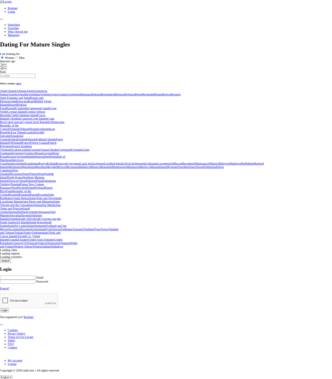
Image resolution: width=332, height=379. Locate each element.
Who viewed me (18, 31)
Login (11, 11)
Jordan (21, 163)
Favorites (13, 28)
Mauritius (40, 167)
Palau (39, 180)
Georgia (35, 149)
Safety (11, 340)
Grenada (76, 149)
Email (39, 277)
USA (25, 243)
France (26, 142)
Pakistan (31, 180)
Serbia (22, 212)
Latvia (89, 163)
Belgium (129, 94)
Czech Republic (41, 122)
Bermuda (147, 94)
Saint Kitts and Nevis (42, 198)
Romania (24, 194)
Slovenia (26, 215)
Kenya (43, 163)
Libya (126, 163)
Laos (83, 163)
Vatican (42, 243)
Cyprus (26, 122)
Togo (97, 229)
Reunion (13, 194)
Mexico (61, 167)
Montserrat (132, 167)
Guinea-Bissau (34, 153)
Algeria (30, 91)
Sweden (26, 229)
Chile (14, 115)
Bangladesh (108, 94)
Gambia (25, 149)
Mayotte (51, 167)
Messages (13, 35)
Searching (14, 24)
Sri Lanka (21, 225)
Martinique (15, 167)
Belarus (119, 94)
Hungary (12, 156)
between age (7, 61)
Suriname (40, 225)
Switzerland (38, 229)
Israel (9, 160)
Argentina (34, 94)
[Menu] (1, 19)
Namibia (183, 167)
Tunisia (18, 232)
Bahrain (96, 94)
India (30, 156)
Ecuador (29, 132)
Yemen (36, 246)
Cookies (13, 330)
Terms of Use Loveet (20, 337)
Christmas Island (27, 115)
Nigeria (33, 174)
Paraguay (5, 187)
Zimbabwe (56, 246)
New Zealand (9, 172)
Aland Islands (8, 91)
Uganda (13, 239)
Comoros (26, 118)
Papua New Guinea (32, 184)
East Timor (17, 132)
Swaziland (14, 229)
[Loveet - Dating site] (6, 1)
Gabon (16, 149)
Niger (25, 174)
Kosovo (61, 163)
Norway (13, 180)
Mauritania (28, 167)
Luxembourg (165, 163)
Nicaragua (16, 174)
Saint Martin (14, 201)
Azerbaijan (73, 94)
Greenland (65, 149)
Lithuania (151, 163)
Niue (41, 174)
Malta (249, 163)
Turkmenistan (40, 232)
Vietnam (65, 243)
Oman (22, 180)
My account (15, 360)
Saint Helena (22, 198)
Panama (15, 184)
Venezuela (53, 243)
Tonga (104, 229)
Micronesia (72, 167)
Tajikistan (66, 229)
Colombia (14, 118)
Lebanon (98, 163)
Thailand (88, 229)
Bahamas (85, 94)
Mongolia (106, 167)
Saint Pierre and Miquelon (38, 201)
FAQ (11, 344)
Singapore (44, 212)
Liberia (118, 163)
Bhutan (157, 94)
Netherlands (210, 167)
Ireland (53, 156)
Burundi (11, 108)
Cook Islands (39, 118)
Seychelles (32, 212)
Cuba (9, 122)
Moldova (84, 167)
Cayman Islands (17, 111)
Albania (21, 91)
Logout (12, 364)
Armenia (45, 94)
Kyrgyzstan (73, 163)
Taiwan (56, 229)
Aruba (54, 94)
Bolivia (166, 94)
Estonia (21, 139)
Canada (45, 108)
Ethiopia (31, 139)
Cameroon (34, 108)
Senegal (13, 212)
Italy (14, 160)
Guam (85, 149)
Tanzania (77, 229)
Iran (46, 156)
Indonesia (38, 156)
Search (5, 260)
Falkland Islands (46, 139)
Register (13, 8)
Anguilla (22, 94)
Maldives (235, 163)
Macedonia (188, 163)
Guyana (47, 153)
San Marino (49, 205)
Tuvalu (21, 236)
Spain (11, 225)
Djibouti (25, 129)
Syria (48, 229)
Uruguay (17, 243)
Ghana (44, 149)
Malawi (214, 163)
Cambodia (22, 108)
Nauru (192, 167)
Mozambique (158, 167)
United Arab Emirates (41, 239)
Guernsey (19, 153)
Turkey (27, 232)
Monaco (95, 167)
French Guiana (39, 142)
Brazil (31, 101)
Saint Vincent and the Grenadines (30, 203)
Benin (138, 94)
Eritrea (13, 139)
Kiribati (51, 163)
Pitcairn (21, 187)
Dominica (36, 129)
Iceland (22, 156)
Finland (17, 142)
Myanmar (172, 167)
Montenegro (119, 167)
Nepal (199, 167)
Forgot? (4, 288)
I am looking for (10, 54)
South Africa (26, 219)
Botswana (22, 101)
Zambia (45, 246)
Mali (243, 163)
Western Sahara (23, 246)
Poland (30, 187)
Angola (12, 94)
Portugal (40, 187)
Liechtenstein (138, 163)
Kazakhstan (32, 163)
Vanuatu (33, 243)
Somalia (13, 219)
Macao (177, 163)
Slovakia (15, 215)
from (3, 72)
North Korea (15, 177)
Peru (14, 187)
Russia (34, 194)
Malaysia (224, 163)
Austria (62, 94)
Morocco (144, 167)
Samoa (38, 205)
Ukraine (23, 239)
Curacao (17, 122)
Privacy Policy (16, 333)
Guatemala (6, 153)
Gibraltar (53, 149)
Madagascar (202, 163)
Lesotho (109, 163)
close (18, 83)
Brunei (12, 104)
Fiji (10, 142)
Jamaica (12, 163)
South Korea (37, 222)
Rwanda (43, 194)
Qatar (9, 191)
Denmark (14, 129)
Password (42, 281)
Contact (12, 347)
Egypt (38, 132)
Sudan (30, 225)
